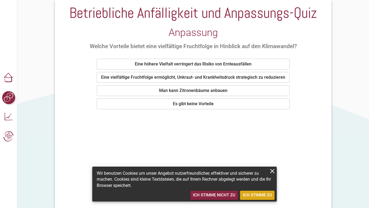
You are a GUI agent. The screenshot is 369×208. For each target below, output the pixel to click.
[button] (8, 78)
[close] (272, 171)
